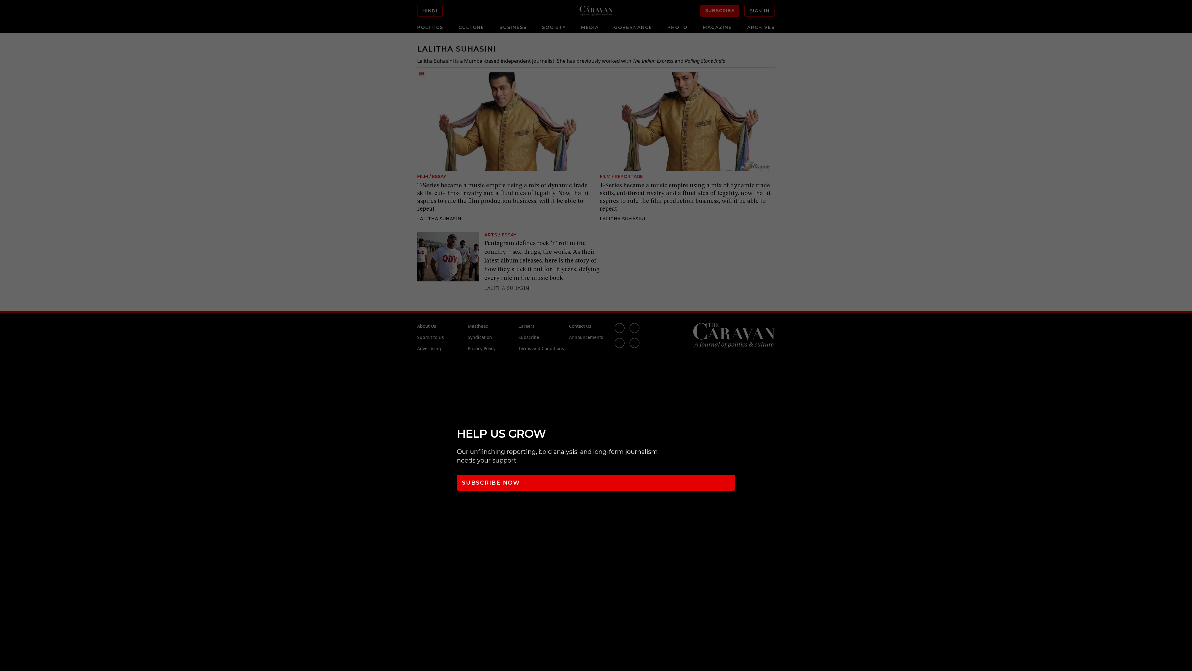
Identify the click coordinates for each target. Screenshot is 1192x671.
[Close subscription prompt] (1186, 415)
